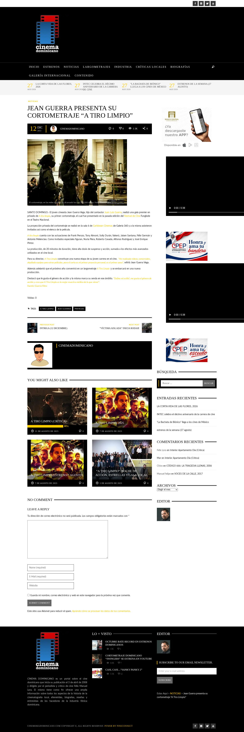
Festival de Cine (132, 216)
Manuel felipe (164, 474)
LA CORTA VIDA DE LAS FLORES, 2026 (54, 85)
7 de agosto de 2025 (111, 431)
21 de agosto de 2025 (47, 431)
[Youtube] (213, 3)
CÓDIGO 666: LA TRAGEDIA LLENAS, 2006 (189, 466)
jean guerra (64, 309)
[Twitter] (207, 3)
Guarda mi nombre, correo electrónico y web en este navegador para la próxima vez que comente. (80, 595)
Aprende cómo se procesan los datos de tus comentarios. (101, 611)
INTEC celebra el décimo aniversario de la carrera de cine (100, 87)
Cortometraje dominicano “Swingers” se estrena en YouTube (128, 657)
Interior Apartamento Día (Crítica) (187, 450)
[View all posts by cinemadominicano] (53, 129)
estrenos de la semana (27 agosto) (194, 85)
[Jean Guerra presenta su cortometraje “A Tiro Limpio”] (77, 172)
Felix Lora (161, 450)
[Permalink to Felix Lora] (163, 514)
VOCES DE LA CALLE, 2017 (188, 474)
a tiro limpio (47, 309)
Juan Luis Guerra (113, 212)
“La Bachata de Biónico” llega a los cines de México (148, 85)
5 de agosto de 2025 (111, 483)
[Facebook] (195, 3)
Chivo (160, 466)
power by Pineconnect (119, 726)
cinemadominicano (72, 128)
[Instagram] (201, 3)
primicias (79, 309)
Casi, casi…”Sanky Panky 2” (123, 669)
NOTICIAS (33, 101)
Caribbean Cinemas (103, 226)
